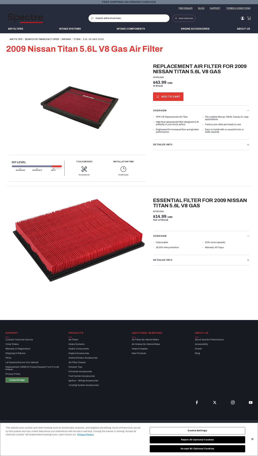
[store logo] (47, 18)
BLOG (201, 8)
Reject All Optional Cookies (197, 439)
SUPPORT (215, 8)
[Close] (252, 439)
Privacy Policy (85, 434)
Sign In (242, 18)
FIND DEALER (186, 8)
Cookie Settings (17, 380)
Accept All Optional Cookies (197, 448)
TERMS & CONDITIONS (238, 8)
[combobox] (129, 18)
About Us (243, 29)
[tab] (201, 110)
